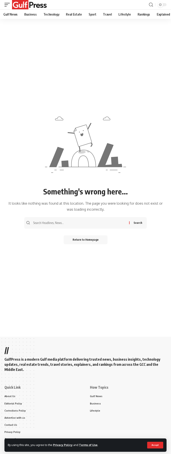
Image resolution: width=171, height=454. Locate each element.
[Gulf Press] (29, 4)
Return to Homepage (86, 239)
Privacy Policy (63, 445)
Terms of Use (88, 445)
